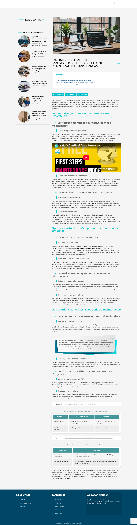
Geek (97, 3)
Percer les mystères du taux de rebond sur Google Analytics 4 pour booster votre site (88, 438)
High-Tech (76, 3)
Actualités (66, 3)
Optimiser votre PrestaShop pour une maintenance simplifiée (75, 82)
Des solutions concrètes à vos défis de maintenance (72, 85)
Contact (116, 3)
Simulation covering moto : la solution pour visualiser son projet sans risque (39, 84)
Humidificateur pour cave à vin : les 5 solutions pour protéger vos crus (39, 54)
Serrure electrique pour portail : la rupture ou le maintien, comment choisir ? (39, 100)
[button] (117, 75)
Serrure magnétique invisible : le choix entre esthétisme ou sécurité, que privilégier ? (39, 115)
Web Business (88, 3)
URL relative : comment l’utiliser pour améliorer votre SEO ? (81, 404)
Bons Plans (106, 3)
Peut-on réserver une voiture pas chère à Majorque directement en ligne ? (39, 69)
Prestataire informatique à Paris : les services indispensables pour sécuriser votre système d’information (39, 40)
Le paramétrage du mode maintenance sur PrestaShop (73, 80)
